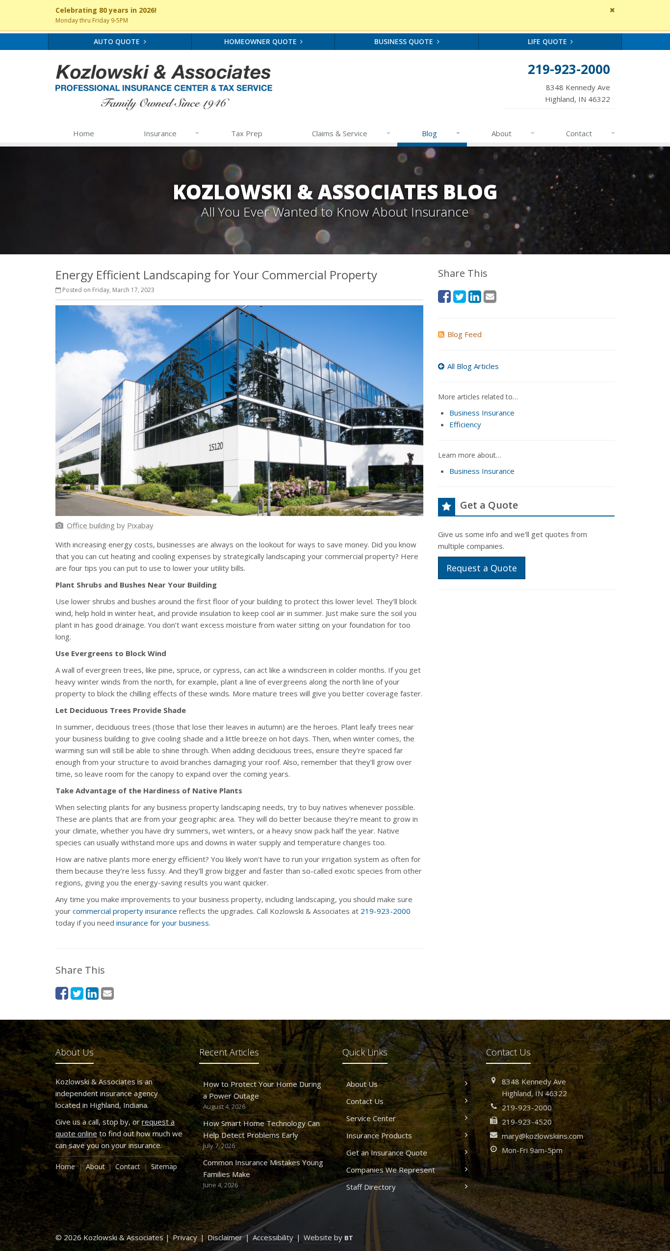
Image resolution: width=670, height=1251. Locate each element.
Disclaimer (224, 1237)
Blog (441, 133)
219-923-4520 (527, 1122)
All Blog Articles (473, 366)
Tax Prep (246, 133)
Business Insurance (482, 412)
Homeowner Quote (261, 41)
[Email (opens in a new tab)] (107, 993)
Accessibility (273, 1237)
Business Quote (404, 41)
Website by (328, 1237)
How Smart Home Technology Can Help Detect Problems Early (261, 1134)
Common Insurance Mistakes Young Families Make (263, 1173)
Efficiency (465, 424)
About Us (362, 1084)
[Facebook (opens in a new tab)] (61, 993)
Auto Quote (118, 41)
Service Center (371, 1118)
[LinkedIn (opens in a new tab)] (92, 993)
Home (83, 133)
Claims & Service (351, 133)
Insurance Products (379, 1135)
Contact (590, 133)
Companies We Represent (390, 1170)
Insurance (172, 133)
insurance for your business (162, 923)
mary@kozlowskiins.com (542, 1136)
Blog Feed (464, 334)
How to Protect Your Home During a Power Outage (262, 1095)
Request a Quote (481, 568)
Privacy (185, 1237)
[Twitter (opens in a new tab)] (77, 993)
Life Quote (548, 41)
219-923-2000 (386, 911)
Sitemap (164, 1166)
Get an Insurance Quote (386, 1152)
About (513, 133)
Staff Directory (371, 1187)
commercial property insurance (125, 911)
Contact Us (365, 1101)
